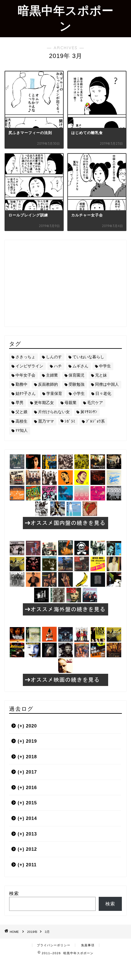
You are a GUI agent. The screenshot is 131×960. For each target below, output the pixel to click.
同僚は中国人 (107, 384)
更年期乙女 (44, 402)
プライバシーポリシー (53, 945)
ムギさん (80, 366)
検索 (14, 893)
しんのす (54, 357)
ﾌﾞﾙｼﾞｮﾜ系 (95, 421)
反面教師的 (48, 384)
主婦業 (52, 375)
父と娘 (21, 412)
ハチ (58, 366)
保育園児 (76, 375)
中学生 (105, 366)
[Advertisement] (65, 283)
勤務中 (21, 384)
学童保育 (54, 393)
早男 (19, 402)
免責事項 (87, 945)
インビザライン (29, 366)
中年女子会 (25, 375)
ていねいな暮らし (88, 357)
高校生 (21, 421)
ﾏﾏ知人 (22, 430)
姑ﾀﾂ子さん (26, 393)
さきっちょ (25, 357)
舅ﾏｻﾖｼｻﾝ (88, 412)
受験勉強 (76, 384)
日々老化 (103, 393)
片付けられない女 (54, 412)
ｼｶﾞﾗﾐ (70, 421)
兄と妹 (101, 375)
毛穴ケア (95, 402)
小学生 (79, 393)
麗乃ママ (46, 421)
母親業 (70, 402)
